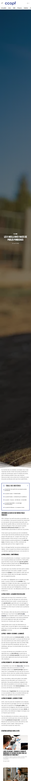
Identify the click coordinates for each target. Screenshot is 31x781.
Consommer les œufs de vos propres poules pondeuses (16, 490)
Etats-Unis (20, 666)
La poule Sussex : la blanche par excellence (16, 496)
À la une (15, 234)
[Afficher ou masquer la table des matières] (24, 486)
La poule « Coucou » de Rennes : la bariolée (16, 499)
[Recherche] (25, 3)
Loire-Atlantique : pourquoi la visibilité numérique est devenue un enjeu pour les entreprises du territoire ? (15, 753)
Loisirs (6, 769)
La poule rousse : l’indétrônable (12, 493)
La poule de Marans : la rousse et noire (14, 507)
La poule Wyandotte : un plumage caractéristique (13, 503)
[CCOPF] (10, 3)
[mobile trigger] (2, 3)
